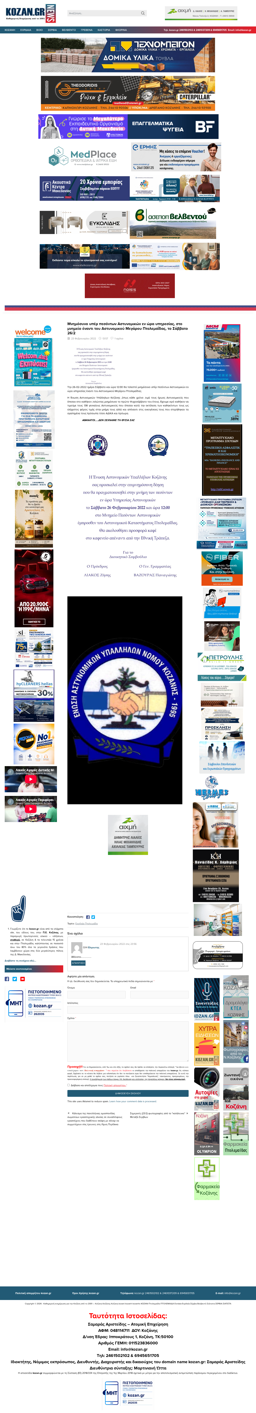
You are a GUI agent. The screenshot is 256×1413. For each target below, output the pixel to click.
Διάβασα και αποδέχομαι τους (99, 1085)
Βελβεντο (69, 30)
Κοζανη (10, 30)
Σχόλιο (71, 1018)
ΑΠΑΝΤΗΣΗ (78, 962)
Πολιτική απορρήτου (94, 1070)
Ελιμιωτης (93, 947)
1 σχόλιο (119, 338)
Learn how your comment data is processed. (133, 1101)
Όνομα (71, 987)
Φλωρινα (121, 30)
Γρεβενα (86, 30)
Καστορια (104, 30)
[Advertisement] (34, 864)
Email (133, 987)
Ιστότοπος (72, 1003)
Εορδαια (25, 30)
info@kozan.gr (228, 1293)
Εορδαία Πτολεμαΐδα (86, 923)
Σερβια (52, 30)
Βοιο (39, 30)
